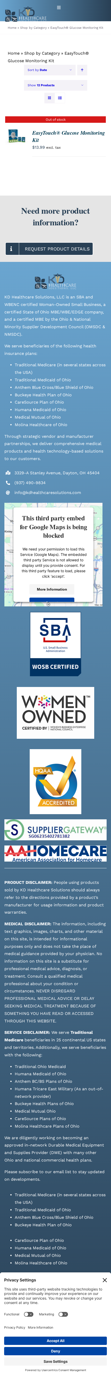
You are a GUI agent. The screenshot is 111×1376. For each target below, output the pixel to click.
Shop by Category (42, 53)
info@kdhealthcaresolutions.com (47, 492)
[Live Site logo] (25, 8)
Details (17, 138)
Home (14, 53)
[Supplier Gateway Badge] (55, 821)
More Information (52, 589)
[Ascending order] (82, 70)
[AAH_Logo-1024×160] (55, 847)
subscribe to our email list (45, 1171)
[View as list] (60, 98)
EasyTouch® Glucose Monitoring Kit (68, 136)
